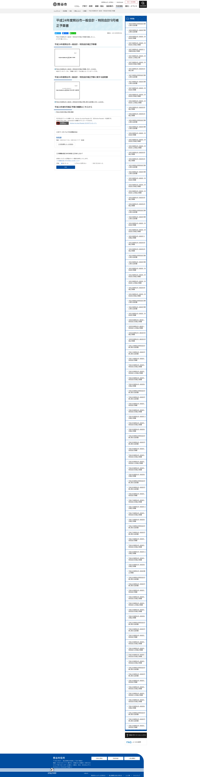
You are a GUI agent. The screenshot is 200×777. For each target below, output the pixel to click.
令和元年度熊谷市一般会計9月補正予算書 (137, 333)
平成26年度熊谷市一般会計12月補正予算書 (137, 552)
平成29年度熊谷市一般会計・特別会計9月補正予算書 (137, 423)
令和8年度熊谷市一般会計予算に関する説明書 (137, 31)
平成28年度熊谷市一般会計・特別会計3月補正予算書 (137, 456)
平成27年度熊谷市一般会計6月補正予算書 (137, 520)
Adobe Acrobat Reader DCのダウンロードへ (83, 123)
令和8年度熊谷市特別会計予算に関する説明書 (137, 24)
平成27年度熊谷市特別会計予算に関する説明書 (137, 526)
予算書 (84, 10)
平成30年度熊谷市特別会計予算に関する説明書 (137, 391)
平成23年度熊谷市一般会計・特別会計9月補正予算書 (137, 700)
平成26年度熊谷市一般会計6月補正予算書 (137, 565)
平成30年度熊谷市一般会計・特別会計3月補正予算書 (137, 365)
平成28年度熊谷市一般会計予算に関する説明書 (137, 488)
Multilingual (120, 2)
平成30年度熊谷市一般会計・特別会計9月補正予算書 (137, 378)
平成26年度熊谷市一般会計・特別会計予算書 (137, 591)
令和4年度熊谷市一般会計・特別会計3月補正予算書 (137, 185)
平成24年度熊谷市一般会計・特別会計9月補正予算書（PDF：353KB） (76, 69)
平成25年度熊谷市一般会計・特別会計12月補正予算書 (137, 604)
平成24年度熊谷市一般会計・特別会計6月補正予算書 (137, 662)
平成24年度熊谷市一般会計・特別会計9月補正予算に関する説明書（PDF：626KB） (80, 102)
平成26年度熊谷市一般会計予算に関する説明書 (137, 584)
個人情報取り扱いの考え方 (115, 775)
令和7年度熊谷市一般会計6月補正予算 (137, 69)
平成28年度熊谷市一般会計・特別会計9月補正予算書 (137, 468)
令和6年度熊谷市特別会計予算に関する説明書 (137, 121)
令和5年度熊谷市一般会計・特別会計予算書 (137, 179)
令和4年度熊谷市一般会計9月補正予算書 (137, 198)
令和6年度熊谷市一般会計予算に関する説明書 (137, 127)
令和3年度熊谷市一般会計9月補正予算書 (137, 243)
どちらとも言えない (80, 163)
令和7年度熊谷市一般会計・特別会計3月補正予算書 (137, 43)
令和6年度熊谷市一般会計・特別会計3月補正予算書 (137, 95)
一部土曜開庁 (132, 758)
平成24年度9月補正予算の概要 (65, 112)
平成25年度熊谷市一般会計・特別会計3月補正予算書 (137, 597)
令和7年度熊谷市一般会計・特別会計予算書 (137, 88)
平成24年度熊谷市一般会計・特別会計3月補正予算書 (137, 642)
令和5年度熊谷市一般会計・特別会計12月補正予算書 (137, 146)
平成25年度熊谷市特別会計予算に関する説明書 (137, 623)
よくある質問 (136, 742)
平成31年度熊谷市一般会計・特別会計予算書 (137, 359)
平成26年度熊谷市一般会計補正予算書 (137, 571)
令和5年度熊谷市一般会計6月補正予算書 (137, 159)
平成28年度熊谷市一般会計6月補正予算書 (137, 475)
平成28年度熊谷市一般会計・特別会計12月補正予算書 (137, 462)
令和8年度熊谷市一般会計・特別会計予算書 (137, 37)
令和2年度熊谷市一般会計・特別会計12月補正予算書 (137, 282)
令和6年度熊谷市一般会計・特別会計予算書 (137, 134)
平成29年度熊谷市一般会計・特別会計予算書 (137, 449)
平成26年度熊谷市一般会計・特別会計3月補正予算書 (137, 546)
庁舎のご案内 (99, 758)
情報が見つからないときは (137, 735)
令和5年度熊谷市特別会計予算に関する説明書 (137, 166)
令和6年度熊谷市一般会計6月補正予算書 (137, 114)
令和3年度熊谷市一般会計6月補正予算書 (137, 249)
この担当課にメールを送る (65, 144)
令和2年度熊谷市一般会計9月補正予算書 (137, 288)
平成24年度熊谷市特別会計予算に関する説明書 (137, 668)
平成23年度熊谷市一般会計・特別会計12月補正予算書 (137, 694)
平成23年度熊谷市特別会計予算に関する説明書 (137, 713)
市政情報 (65, 10)
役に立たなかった (98, 163)
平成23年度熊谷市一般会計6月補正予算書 (137, 707)
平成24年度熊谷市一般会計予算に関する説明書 (137, 674)
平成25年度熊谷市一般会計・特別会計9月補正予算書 (137, 610)
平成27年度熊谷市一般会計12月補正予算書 (137, 507)
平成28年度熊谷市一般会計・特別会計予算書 (137, 494)
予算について (77, 10)
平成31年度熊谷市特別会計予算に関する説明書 (137, 346)
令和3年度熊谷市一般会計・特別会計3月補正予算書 (137, 230)
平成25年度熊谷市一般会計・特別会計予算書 (137, 636)
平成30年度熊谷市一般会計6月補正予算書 (137, 385)
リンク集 (128, 775)
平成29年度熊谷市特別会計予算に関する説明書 (137, 436)
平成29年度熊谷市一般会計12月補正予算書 (137, 417)
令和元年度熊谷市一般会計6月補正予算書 (137, 340)
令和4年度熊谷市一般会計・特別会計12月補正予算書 (137, 191)
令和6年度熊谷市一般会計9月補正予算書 (137, 108)
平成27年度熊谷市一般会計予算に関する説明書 (137, 533)
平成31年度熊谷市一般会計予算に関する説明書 (137, 352)
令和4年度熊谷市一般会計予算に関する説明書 (137, 217)
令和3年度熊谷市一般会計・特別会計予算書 (137, 269)
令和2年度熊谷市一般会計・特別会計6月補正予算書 (137, 295)
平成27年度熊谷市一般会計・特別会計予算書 (137, 539)
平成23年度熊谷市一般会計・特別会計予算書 (137, 726)
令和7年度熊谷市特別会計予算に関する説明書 (137, 76)
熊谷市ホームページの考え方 (98, 775)
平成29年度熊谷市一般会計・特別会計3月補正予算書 (137, 410)
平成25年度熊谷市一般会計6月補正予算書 (137, 617)
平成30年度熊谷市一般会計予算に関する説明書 (137, 398)
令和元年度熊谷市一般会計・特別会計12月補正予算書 (137, 327)
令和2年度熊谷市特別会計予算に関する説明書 (137, 301)
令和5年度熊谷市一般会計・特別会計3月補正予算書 (137, 140)
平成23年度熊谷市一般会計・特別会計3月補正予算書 (137, 687)
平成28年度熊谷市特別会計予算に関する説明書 (137, 481)
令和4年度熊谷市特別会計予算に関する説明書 (137, 211)
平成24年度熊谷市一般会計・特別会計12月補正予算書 (137, 649)
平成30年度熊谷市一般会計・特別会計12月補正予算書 (137, 372)
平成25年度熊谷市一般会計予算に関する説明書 (137, 629)
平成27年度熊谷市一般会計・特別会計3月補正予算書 (137, 501)
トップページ (57, 10)
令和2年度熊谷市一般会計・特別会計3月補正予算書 (137, 275)
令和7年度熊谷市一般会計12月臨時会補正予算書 (137, 50)
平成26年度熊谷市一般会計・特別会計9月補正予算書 (137, 559)
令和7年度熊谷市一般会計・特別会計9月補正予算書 (137, 63)
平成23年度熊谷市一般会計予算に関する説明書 (137, 720)
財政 (71, 10)
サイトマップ (136, 775)
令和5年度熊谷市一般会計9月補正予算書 (137, 153)
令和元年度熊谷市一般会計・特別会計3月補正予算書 (137, 320)
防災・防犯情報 (131, 2)
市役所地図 (115, 758)
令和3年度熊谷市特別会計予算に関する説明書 (137, 256)
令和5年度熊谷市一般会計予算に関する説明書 (137, 172)
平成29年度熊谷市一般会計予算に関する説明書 (137, 443)
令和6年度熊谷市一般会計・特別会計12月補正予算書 (137, 101)
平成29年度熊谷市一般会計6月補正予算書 (137, 430)
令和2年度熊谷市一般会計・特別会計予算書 (137, 314)
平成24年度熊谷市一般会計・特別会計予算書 (137, 681)
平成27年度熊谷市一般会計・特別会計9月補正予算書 (137, 513)
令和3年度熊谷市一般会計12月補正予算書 (137, 237)
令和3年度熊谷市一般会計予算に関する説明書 (137, 262)
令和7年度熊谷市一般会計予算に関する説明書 (137, 82)
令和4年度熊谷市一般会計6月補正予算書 (137, 204)
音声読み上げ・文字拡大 (107, 2)
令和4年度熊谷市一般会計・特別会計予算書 (137, 224)
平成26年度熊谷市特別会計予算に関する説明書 (137, 578)
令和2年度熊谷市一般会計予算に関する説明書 (137, 307)
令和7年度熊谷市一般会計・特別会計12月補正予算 (137, 56)
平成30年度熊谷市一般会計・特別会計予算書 (137, 404)
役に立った (65, 163)
